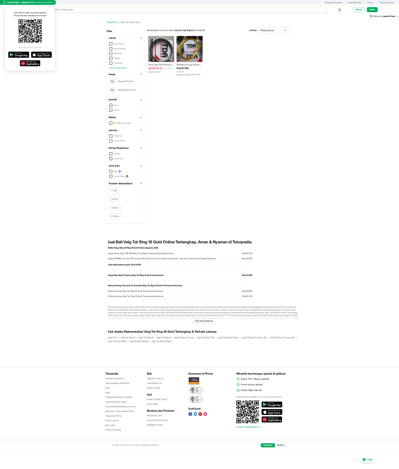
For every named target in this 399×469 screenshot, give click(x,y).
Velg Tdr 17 (113, 337)
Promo (370, 2)
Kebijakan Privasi (155, 425)
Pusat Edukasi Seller (157, 399)
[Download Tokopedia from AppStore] (271, 412)
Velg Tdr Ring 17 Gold (184, 337)
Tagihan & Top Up (155, 378)
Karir (107, 388)
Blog (107, 392)
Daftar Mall (152, 404)
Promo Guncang (113, 430)
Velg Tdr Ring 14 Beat (139, 341)
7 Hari (114, 190)
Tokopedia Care (386, 2)
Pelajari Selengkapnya (246, 427)
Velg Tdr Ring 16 (163, 337)
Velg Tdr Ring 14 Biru (117, 341)
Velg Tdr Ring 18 (128, 337)
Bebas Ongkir (153, 388)
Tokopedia (112, 22)
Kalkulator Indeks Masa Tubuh (119, 411)
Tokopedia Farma (113, 416)
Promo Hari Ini (112, 420)
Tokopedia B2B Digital (116, 402)
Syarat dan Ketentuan (157, 420)
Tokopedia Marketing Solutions (120, 406)
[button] (384, 16)
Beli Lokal (110, 425)
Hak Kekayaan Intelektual (117, 383)
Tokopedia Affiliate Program (118, 397)
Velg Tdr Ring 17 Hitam (228, 337)
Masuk (359, 9)
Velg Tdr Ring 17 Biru (206, 337)
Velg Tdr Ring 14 (146, 337)
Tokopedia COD (154, 383)
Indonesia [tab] (267, 445)
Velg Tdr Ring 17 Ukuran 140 (282, 337)
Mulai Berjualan (354, 2)
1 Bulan (114, 207)
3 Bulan (115, 216)
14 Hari (114, 199)
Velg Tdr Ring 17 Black (162, 341)
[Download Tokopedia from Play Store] (271, 404)
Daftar (372, 9)
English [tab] (280, 445)
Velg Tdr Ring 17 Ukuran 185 (254, 337)
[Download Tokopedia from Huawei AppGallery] (271, 419)
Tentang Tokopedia (333, 2)
